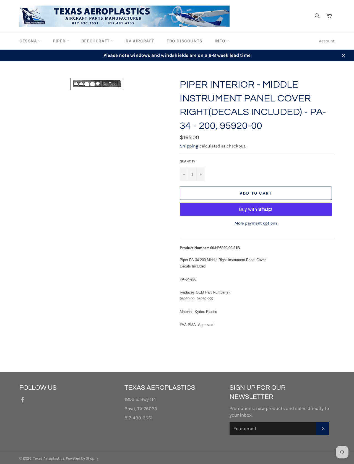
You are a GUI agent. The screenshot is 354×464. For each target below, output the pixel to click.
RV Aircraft (140, 41)
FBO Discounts (184, 41)
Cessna (28, 41)
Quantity (187, 161)
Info (221, 41)
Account (327, 41)
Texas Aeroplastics (48, 458)
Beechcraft (96, 41)
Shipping (189, 146)
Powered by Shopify (82, 458)
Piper (60, 41)
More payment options (256, 223)
